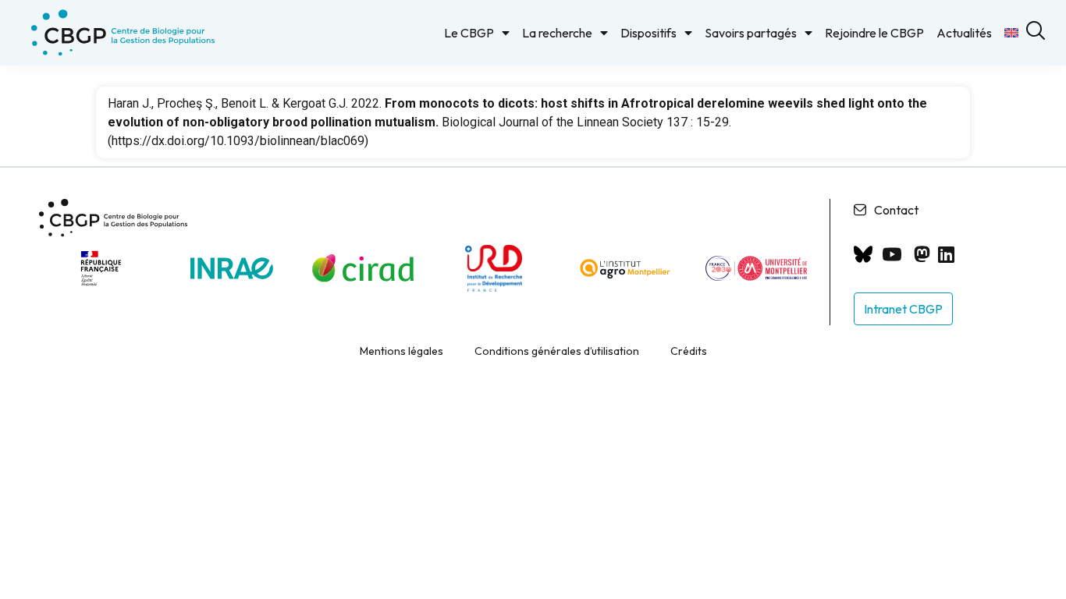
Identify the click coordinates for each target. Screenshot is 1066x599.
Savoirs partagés (751, 33)
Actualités (964, 33)
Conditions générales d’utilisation (556, 351)
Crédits (688, 351)
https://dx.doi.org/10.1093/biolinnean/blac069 (238, 140)
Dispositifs (648, 33)
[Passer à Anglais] (1011, 33)
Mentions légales (401, 351)
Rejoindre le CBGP (874, 33)
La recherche (557, 33)
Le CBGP (469, 33)
